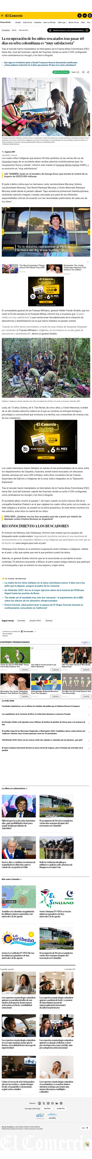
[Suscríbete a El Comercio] (84, 15)
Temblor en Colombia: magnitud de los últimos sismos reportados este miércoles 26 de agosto (18, 914)
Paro (88, 22)
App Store (47, 1108)
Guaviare (49, 621)
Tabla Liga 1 (62, 22)
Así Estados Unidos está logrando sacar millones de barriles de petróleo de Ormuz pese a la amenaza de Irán (43, 723)
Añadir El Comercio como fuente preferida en (68, 30)
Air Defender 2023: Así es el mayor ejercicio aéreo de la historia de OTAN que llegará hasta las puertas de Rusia (44, 592)
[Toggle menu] (2, 15)
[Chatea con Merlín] (79, 15)
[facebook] (39, 1103)
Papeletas (37, 22)
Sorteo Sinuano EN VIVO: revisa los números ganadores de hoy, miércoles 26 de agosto (55, 914)
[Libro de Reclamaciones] (52, 1116)
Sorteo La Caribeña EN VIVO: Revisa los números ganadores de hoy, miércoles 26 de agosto (18, 955)
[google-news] (61, 1103)
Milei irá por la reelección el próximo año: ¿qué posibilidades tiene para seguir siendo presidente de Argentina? (18, 824)
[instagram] (48, 1103)
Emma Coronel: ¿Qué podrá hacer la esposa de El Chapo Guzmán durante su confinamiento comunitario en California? (44, 606)
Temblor (18, 22)
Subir (83, 1128)
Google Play (61, 1108)
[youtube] (52, 1103)
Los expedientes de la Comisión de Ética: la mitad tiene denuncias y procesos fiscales (36, 714)
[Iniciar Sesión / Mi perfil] (90, 15)
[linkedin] (56, 1103)
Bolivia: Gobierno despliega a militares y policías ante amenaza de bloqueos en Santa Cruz (56, 865)
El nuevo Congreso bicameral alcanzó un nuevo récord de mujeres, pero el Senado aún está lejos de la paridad (42, 749)
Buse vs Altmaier (49, 22)
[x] (43, 1103)
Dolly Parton (27, 22)
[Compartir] (88, 72)
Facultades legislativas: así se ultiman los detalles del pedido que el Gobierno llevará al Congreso (41, 706)
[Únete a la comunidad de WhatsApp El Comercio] (61, 72)
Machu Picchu (74, 22)
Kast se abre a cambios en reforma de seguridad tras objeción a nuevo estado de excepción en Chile (18, 865)
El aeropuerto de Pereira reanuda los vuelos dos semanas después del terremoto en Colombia (56, 823)
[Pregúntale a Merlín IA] (87, 1144)
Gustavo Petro (35, 621)
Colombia (21, 621)
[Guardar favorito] (83, 72)
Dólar (83, 22)
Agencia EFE (10, 152)
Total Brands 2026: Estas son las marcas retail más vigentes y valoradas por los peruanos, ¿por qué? (42, 740)
